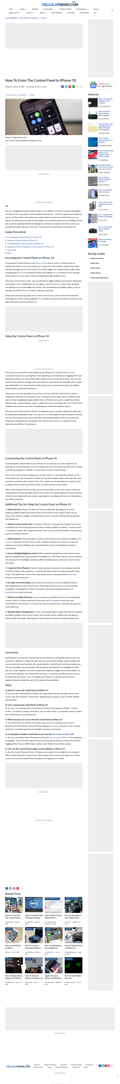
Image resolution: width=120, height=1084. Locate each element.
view (46, 415)
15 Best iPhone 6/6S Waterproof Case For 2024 (106, 204)
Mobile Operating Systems (99, 278)
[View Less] (21, 888)
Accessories (48, 9)
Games (22, 9)
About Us (37, 1065)
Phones (35, 9)
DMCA (86, 1067)
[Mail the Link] (80, 86)
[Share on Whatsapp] (73, 86)
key (27, 291)
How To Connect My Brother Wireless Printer (105, 229)
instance (8, 542)
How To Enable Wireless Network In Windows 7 (105, 140)
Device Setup (14, 13)
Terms (49, 1067)
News (42, 13)
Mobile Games (95, 268)
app (17, 519)
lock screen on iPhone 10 (60, 737)
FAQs (9, 253)
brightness (55, 284)
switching (72, 574)
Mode (18, 284)
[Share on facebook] (62, 86)
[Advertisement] (60, 1078)
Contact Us (76, 1067)
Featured (71, 13)
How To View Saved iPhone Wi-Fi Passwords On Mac (53, 918)
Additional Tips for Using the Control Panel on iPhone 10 (30, 247)
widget (8, 574)
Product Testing (76, 1065)
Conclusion (11, 250)
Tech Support (56, 13)
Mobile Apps (95, 263)
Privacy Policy (38, 1067)
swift (31, 604)
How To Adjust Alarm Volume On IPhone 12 (13, 978)
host (70, 373)
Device (96, 9)
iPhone (32, 95)
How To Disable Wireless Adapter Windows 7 (104, 179)
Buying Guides (65, 9)
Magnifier (56, 600)
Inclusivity (63, 1065)
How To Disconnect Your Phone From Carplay (73, 918)
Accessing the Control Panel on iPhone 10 (24, 237)
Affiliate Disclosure (61, 1067)
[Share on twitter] (66, 86)
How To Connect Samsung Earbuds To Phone (33, 948)
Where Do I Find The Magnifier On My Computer (106, 101)
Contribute (89, 1065)
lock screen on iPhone (61, 734)
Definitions (84, 13)
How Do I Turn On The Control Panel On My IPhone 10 (12, 918)
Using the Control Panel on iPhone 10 (22, 240)
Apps (11, 9)
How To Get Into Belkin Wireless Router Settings (104, 113)
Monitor (37, 612)
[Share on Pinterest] (69, 86)
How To (29, 13)
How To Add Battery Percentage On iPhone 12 (53, 948)
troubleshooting (11, 592)
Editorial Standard (50, 1065)
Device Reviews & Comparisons (16, 95)
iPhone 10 (40, 263)
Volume (55, 726)
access (21, 273)
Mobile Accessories (97, 258)
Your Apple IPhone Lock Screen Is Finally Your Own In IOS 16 (106, 167)
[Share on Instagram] (14, 888)
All (95, 13)
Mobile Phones (96, 273)
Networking (81, 9)
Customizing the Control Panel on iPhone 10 (25, 244)
